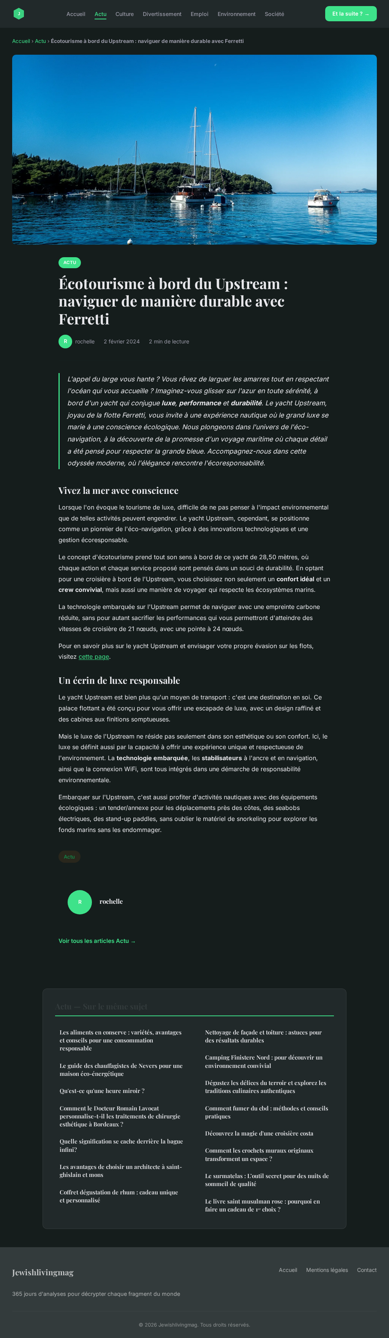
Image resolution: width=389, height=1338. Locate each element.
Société (274, 13)
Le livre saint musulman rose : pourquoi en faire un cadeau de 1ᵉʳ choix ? (262, 1205)
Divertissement (162, 13)
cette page (94, 656)
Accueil (75, 13)
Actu (100, 13)
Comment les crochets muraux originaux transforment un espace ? (259, 1154)
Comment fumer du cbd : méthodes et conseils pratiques (266, 1112)
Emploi (200, 13)
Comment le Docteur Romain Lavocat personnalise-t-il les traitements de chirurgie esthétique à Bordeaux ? (120, 1116)
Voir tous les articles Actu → (97, 940)
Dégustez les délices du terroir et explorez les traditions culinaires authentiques (265, 1086)
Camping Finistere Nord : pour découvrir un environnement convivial (264, 1061)
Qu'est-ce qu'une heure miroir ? (102, 1090)
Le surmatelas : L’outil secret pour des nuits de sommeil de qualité (267, 1180)
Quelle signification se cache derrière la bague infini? (121, 1145)
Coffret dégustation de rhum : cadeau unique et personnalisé (119, 1196)
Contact (367, 1270)
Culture (124, 13)
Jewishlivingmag (43, 1272)
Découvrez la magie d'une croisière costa (259, 1133)
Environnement (237, 13)
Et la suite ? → (351, 13)
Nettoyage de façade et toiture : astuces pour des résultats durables (263, 1036)
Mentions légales (327, 1270)
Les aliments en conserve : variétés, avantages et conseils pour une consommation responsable (121, 1040)
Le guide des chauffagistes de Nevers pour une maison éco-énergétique (121, 1069)
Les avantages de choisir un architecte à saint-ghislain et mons (121, 1170)
